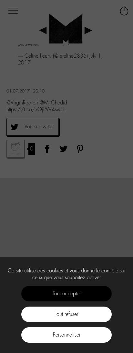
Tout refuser (66, 314)
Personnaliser (66, 334)
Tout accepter (67, 293)
